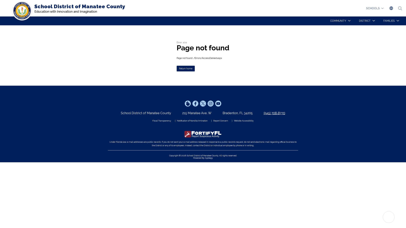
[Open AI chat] (389, 217)
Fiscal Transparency (161, 121)
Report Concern (220, 121)
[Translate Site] (391, 8)
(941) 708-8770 (274, 113)
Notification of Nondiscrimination (192, 121)
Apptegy (209, 158)
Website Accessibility (244, 121)
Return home (185, 68)
